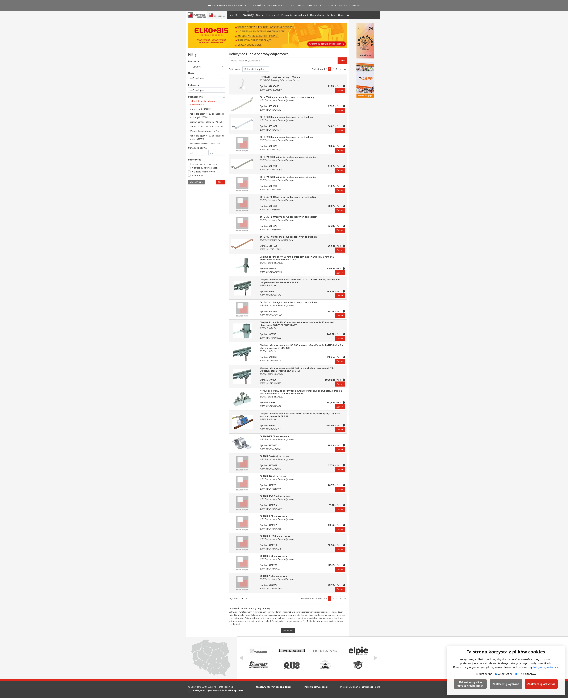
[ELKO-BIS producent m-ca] (366, 40)
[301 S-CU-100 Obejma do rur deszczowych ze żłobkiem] (242, 244)
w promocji (197, 175)
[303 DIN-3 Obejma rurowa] (242, 563)
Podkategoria (195, 96)
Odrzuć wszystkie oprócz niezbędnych (470, 683)
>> (345, 69)
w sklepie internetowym (203, 171)
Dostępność (194, 159)
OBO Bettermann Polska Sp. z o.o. (277, 100)
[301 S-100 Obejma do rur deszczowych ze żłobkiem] (242, 124)
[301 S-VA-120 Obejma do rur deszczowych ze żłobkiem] (242, 184)
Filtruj (221, 182)
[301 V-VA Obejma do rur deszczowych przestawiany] (242, 104)
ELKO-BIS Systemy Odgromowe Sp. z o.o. (281, 80)
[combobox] (206, 66)
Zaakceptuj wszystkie (541, 684)
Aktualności (301, 15)
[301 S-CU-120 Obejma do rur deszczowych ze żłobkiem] (242, 309)
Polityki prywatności (545, 667)
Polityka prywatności (315, 686)
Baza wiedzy (317, 15)
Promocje (286, 15)
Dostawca (193, 61)
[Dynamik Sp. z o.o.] (258, 651)
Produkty (248, 15)
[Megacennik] (196, 15)
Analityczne (505, 674)
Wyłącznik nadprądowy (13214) (204, 131)
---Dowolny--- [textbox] (197, 66)
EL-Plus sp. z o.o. (234, 690)
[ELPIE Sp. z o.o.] (358, 651)
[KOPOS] (272, 35)
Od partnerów (527, 674)
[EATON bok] (366, 79)
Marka (191, 73)
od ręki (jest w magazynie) (204, 163)
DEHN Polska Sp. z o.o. (271, 262)
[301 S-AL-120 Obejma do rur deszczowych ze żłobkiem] (242, 224)
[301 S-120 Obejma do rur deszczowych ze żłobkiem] (242, 144)
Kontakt (331, 15)
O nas (341, 15)
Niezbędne (485, 674)
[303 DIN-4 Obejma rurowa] (242, 583)
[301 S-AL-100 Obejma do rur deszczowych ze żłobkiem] (242, 204)
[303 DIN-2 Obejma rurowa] (242, 523)
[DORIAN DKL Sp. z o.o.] (325, 651)
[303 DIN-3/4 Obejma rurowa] (242, 463)
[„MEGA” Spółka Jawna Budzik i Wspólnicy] (291, 651)
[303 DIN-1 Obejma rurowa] (242, 483)
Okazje (260, 15)
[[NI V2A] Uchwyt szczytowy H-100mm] (242, 84)
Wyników (233, 598)
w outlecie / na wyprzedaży (205, 167)
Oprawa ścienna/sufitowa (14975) (206, 126)
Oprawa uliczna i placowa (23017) (206, 121)
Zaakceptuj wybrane (505, 684)
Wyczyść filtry (196, 182)
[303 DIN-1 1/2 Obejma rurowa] (242, 503)
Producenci (272, 15)
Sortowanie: (235, 69)
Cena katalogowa (197, 147)
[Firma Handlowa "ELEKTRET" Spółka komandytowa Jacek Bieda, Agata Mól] (258, 665)
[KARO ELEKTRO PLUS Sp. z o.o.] (325, 665)
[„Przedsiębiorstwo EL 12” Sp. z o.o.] (292, 665)
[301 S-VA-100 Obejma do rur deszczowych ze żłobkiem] (242, 164)
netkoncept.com (371, 686)
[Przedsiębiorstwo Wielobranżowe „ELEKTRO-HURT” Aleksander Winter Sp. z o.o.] (358, 665)
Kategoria (193, 84)
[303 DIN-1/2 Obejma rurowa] (242, 443)
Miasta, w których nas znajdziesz (274, 686)
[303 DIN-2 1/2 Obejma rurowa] (242, 543)
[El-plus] (217, 15)
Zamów (340, 90)
